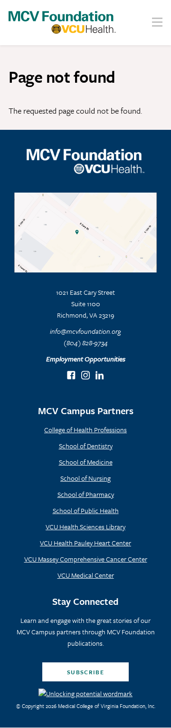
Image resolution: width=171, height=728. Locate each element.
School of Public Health (86, 510)
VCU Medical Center (85, 575)
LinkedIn (100, 375)
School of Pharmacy (85, 494)
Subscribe (85, 672)
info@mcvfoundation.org (85, 331)
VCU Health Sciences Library (85, 527)
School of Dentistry (86, 446)
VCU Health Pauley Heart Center (85, 543)
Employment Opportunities (85, 359)
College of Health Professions (85, 430)
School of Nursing (85, 478)
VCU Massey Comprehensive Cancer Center (85, 559)
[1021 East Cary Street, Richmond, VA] (85, 233)
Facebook (71, 375)
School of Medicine (86, 462)
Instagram (85, 375)
